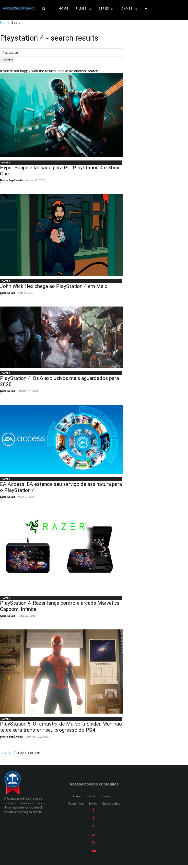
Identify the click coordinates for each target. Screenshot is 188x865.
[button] (47, 8)
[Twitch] (93, 834)
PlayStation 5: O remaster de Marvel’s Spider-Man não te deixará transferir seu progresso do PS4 (61, 727)
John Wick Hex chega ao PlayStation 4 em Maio (53, 286)
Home (4, 22)
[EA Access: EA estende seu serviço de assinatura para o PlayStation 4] (61, 439)
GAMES (5, 162)
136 (12, 753)
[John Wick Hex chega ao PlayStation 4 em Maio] (61, 235)
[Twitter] (93, 843)
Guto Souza (7, 293)
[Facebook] (93, 810)
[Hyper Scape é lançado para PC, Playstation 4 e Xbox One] (61, 115)
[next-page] (16, 753)
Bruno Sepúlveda (11, 180)
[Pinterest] (93, 826)
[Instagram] (93, 818)
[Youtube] (94, 851)
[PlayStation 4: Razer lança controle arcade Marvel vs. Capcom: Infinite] (61, 552)
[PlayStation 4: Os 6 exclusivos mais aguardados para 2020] (61, 337)
